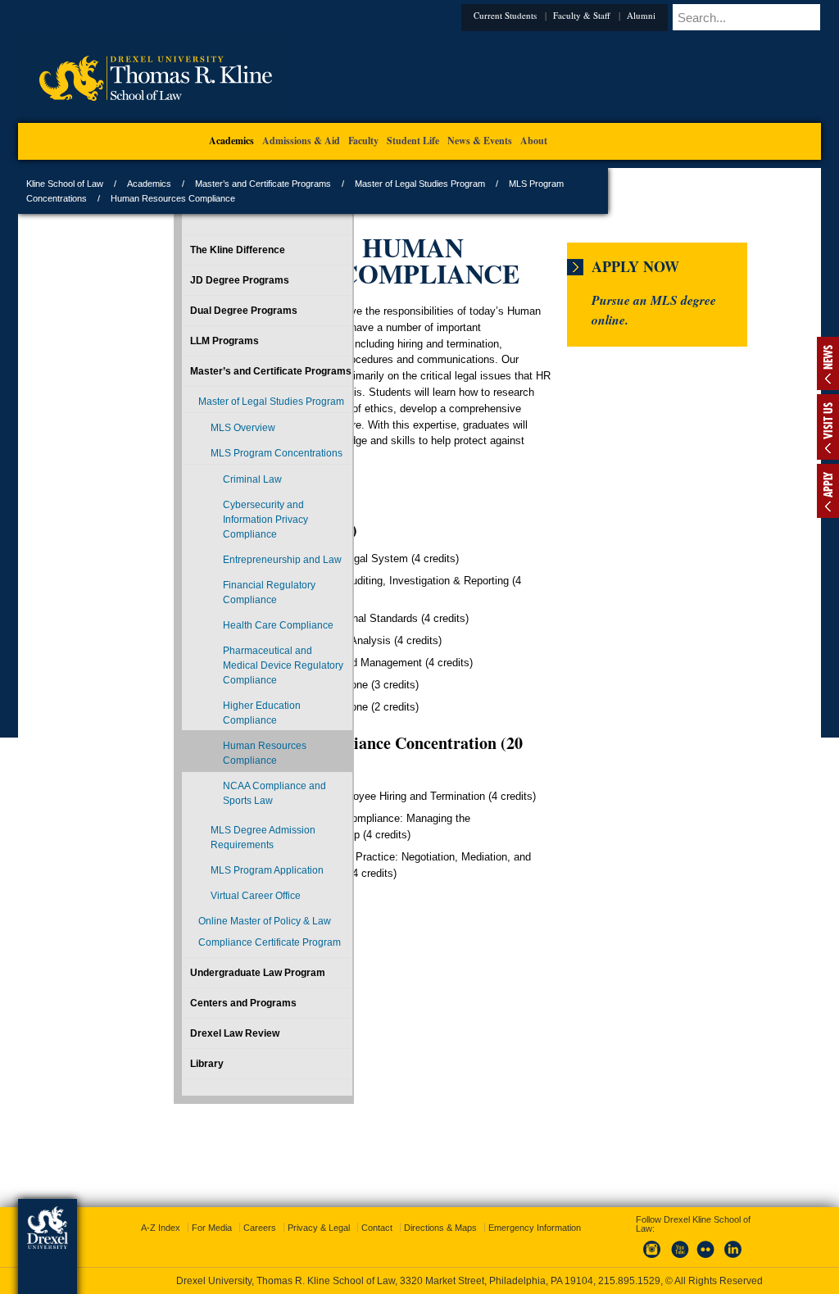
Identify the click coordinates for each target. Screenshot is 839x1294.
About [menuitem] (533, 141)
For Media (308, 1213)
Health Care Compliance (209, 721)
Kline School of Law (171, 183)
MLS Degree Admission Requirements (201, 1021)
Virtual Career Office (201, 1109)
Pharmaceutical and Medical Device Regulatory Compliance (217, 783)
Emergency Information (406, 1229)
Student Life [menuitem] (413, 141)
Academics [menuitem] (231, 141)
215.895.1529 (419, 1281)
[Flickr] (690, 1244)
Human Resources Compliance (209, 908)
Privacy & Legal (415, 1213)
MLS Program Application (200, 1069)
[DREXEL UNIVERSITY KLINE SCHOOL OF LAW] (262, 119)
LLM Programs (183, 341)
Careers (356, 1213)
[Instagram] (636, 1244)
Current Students (423, 15)
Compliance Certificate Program (200, 1186)
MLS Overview (202, 457)
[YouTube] (663, 1244)
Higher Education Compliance (209, 853)
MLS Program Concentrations (204, 490)
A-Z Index (257, 1213)
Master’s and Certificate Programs (370, 183)
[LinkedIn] (717, 1244)
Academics (256, 183)
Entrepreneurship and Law (221, 626)
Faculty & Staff (499, 15)
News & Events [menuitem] (479, 141)
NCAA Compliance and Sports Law (217, 962)
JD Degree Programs (198, 280)
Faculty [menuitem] (363, 141)
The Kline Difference (196, 250)
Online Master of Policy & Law (193, 1150)
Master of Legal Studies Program (526, 183)
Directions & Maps (537, 1213)
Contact (473, 1213)
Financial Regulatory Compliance (209, 673)
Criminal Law (211, 523)
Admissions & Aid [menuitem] (301, 141)
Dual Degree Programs (202, 310)
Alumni (559, 15)
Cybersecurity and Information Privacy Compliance (217, 571)
